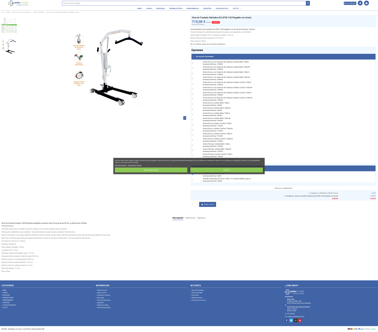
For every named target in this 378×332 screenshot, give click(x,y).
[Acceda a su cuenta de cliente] (360, 3)
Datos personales (197, 292)
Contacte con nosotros (199, 300)
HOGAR (5, 292)
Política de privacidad (103, 307)
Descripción (178, 218)
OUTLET (5, 307)
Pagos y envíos (101, 292)
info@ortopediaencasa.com (295, 316)
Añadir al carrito (209, 204)
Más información (120, 165)
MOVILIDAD (6, 295)
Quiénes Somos (102, 290)
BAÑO (4, 290)
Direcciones (195, 295)
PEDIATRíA (6, 302)
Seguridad (100, 302)
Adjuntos (201, 218)
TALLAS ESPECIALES (9, 305)
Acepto (226, 170)
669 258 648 (291, 313)
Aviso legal (100, 297)
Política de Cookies (103, 305)
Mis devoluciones (197, 297)
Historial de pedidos (198, 290)
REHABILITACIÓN (8, 297)
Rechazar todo (151, 170)
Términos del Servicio (103, 300)
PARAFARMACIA (8, 300)
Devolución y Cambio (103, 295)
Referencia (190, 218)
